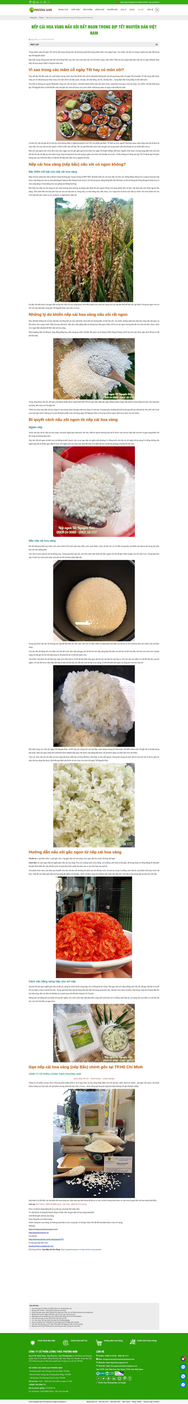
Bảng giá (99, 10)
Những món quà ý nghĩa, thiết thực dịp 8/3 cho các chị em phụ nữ (54, 1314)
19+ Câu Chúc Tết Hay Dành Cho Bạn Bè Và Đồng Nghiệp (51, 1320)
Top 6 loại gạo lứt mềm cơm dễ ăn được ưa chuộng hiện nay (52, 1308)
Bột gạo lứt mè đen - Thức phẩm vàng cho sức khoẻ (49, 1310)
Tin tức (141, 10)
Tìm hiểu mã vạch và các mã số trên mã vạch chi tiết (49, 1318)
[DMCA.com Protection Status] (109, 1373)
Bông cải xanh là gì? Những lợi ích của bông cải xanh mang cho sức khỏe (56, 1326)
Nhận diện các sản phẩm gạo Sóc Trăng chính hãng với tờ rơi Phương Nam (57, 1316)
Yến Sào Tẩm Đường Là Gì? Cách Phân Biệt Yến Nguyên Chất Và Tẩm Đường (57, 1324)
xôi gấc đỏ (63, 87)
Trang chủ (63, 10)
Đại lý (123, 10)
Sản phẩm (87, 10)
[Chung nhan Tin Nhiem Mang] (119, 1373)
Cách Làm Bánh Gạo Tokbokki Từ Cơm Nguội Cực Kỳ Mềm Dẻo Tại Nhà (55, 1322)
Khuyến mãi (112, 10)
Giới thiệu (75, 10)
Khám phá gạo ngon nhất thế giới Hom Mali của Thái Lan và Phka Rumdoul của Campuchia (62, 1312)
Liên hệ (150, 10)
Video (132, 10)
